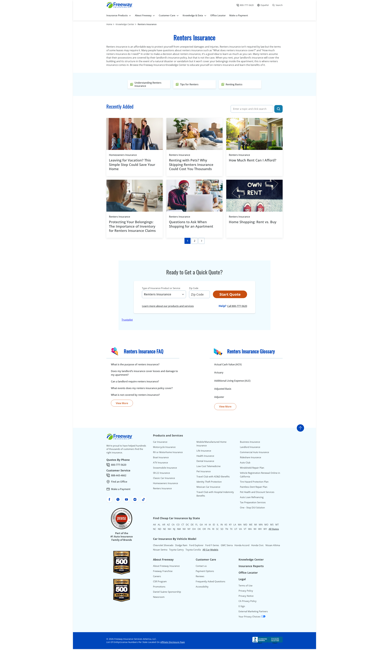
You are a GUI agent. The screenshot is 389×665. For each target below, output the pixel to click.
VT (245, 528)
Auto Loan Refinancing (251, 497)
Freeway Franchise (162, 571)
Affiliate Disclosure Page (172, 642)
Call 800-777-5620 (237, 306)
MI (255, 524)
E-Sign (242, 606)
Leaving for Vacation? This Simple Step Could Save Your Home (132, 164)
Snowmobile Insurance (165, 467)
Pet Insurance (203, 471)
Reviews (200, 576)
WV (260, 528)
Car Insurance (160, 441)
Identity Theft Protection (209, 481)
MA (240, 524)
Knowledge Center (125, 24)
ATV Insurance (160, 462)
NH (169, 528)
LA (234, 524)
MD (245, 524)
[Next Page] (201, 241)
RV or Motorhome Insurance (168, 452)
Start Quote (230, 294)
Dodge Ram (181, 545)
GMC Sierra (227, 545)
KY (230, 524)
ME (250, 524)
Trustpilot (127, 319)
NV (184, 528)
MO (266, 524)
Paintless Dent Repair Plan (253, 486)
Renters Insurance (147, 24)
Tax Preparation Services (253, 502)
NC (154, 528)
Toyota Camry (176, 549)
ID (214, 524)
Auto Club (245, 462)
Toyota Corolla (193, 549)
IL (218, 524)
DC (187, 524)
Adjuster (219, 397)
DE (192, 524)
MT (277, 524)
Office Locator (248, 572)
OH (194, 528)
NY (189, 528)
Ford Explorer (196, 545)
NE (164, 528)
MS (272, 524)
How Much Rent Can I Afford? (253, 160)
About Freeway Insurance (166, 565)
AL (159, 524)
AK (154, 524)
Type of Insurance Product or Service (161, 288)
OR (204, 528)
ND (159, 528)
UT (235, 528)
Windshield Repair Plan (252, 467)
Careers (157, 576)
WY (265, 528)
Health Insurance (205, 455)
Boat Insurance (161, 457)
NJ (174, 528)
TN (226, 528)
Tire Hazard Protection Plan (254, 481)
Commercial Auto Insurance (254, 452)
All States (274, 528)
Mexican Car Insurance (208, 486)
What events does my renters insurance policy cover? (142, 388)
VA (240, 528)
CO (178, 524)
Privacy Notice (246, 595)
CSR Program (160, 581)
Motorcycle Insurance (164, 447)
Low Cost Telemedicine (208, 466)
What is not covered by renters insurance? (135, 395)
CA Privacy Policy (247, 601)
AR (163, 524)
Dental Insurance (205, 460)
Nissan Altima (272, 545)
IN (221, 524)
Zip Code (193, 288)
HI (206, 524)
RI (213, 528)
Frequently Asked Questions (210, 581)
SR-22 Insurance (161, 472)
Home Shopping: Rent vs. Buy (252, 222)
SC (217, 528)
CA (173, 524)
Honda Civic (257, 545)
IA (210, 524)
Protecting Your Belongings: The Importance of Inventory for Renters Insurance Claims (133, 226)
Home (109, 24)
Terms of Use (245, 585)
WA (250, 528)
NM (179, 528)
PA (209, 528)
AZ (168, 524)
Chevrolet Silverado (163, 545)
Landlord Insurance (250, 447)
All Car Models (210, 549)
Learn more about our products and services (168, 306)
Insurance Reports (251, 566)
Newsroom (159, 596)
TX (231, 528)
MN (261, 524)
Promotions (159, 586)
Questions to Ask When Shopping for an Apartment (191, 224)
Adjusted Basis (222, 388)
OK (199, 528)
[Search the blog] (278, 109)
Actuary (218, 372)
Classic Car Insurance (164, 478)
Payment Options (205, 571)
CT (182, 524)
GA (201, 524)
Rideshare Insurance (250, 457)
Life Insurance (203, 450)
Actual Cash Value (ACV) (228, 364)
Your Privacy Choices (250, 616)
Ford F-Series (212, 545)
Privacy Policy (246, 590)
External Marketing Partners (253, 611)
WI (255, 528)
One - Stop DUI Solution (252, 507)
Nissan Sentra (160, 549)
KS (226, 524)
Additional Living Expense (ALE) (232, 380)
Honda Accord (241, 545)
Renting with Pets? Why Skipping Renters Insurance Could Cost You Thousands (191, 164)
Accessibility (202, 586)
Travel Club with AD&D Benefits (213, 476)
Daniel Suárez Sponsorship (167, 591)
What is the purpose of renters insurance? (135, 364)
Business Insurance (250, 441)
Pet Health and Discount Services (257, 492)
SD (221, 528)
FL (196, 524)
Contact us (201, 565)
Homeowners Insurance (128, 155)
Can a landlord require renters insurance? (135, 381)
